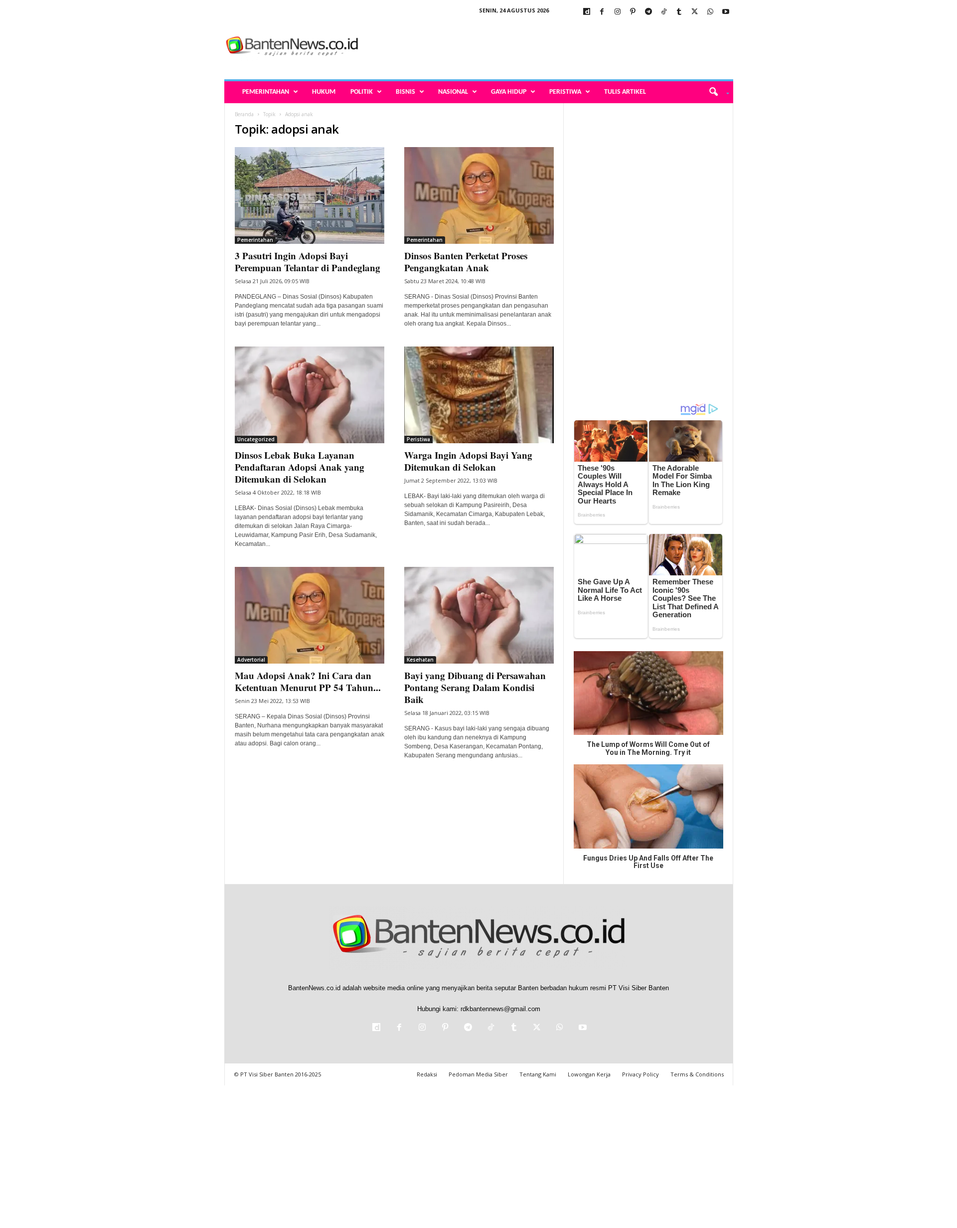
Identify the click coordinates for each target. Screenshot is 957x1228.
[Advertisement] (551, 46)
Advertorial (251, 659)
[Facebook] (602, 12)
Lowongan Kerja (589, 1074)
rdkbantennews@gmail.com (500, 1009)
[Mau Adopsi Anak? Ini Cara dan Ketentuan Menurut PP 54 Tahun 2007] (309, 615)
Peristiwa (565, 92)
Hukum (323, 92)
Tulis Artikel (625, 92)
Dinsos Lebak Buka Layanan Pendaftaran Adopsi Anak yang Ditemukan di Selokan (299, 467)
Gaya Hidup (508, 92)
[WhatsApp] (710, 12)
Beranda (244, 114)
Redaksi (427, 1074)
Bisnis (405, 92)
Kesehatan (420, 659)
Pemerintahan (265, 92)
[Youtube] (726, 12)
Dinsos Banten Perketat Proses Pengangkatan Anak (465, 261)
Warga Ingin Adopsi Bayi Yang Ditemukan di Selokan (468, 461)
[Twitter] (695, 12)
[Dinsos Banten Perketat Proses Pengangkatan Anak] (479, 195)
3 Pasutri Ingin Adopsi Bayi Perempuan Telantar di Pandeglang (307, 261)
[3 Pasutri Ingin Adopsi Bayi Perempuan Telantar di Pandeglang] (309, 195)
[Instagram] (618, 12)
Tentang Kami (537, 1074)
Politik (361, 92)
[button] (715, 92)
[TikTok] (664, 12)
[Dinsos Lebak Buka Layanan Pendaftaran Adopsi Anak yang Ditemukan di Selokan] (309, 395)
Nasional (453, 92)
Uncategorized (256, 439)
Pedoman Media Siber (478, 1074)
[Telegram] (648, 12)
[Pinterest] (633, 12)
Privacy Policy (640, 1074)
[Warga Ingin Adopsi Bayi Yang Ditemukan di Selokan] (479, 395)
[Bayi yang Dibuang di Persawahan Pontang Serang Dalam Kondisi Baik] (479, 615)
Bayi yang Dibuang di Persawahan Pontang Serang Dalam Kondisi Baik (475, 687)
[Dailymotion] (587, 12)
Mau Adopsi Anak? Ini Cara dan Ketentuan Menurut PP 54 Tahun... (308, 681)
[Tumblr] (679, 12)
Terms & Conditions (697, 1074)
